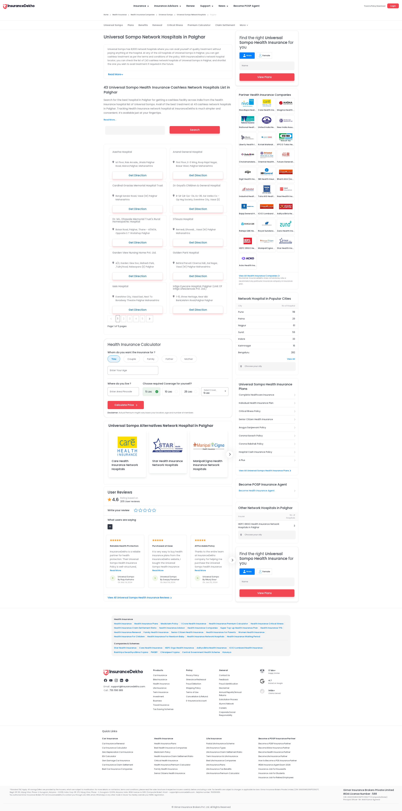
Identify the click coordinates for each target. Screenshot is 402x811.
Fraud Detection (193, 683)
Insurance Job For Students (271, 773)
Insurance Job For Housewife (272, 769)
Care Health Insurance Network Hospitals (125, 465)
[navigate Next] (229, 454)
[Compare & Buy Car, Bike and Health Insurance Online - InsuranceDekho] (19, 7)
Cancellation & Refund (197, 696)
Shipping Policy (193, 688)
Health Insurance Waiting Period (243, 636)
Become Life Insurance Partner (272, 756)
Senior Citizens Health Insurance (169, 773)
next (149, 318)
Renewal (157, 25)
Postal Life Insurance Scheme (220, 743)
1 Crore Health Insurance (193, 623)
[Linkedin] (121, 681)
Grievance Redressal (196, 679)
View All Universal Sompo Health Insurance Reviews (138, 597)
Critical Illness (175, 25)
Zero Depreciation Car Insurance (117, 752)
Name (245, 65)
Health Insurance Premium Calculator (228, 623)
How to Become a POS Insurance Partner (277, 760)
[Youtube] (111, 681)
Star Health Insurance (125, 647)
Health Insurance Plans (146, 623)
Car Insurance (160, 675)
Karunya (227, 652)
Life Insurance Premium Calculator (222, 773)
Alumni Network (226, 703)
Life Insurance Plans (215, 764)
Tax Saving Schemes (163, 709)
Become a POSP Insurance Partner (274, 743)
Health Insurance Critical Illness (267, 623)
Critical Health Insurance (166, 760)
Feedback (223, 679)
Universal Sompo (113, 25)
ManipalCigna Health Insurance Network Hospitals (207, 465)
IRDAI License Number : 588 (360, 794)
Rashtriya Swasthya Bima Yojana (131, 652)
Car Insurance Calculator (114, 747)
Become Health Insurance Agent (256, 490)
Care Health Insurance (150, 647)
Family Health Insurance (156, 632)
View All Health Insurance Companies (258, 275)
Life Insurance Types (216, 747)
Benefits (143, 25)
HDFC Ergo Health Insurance (179, 647)
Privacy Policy (192, 675)
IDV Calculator (109, 756)
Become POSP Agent (247, 6)
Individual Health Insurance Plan (256, 403)
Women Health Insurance (251, 632)
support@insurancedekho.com (128, 686)
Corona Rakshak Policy (251, 443)
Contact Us (224, 675)
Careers (223, 708)
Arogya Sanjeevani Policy (252, 427)
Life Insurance (159, 688)
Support (205, 6)
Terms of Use (192, 692)
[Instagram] (116, 681)
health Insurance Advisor (172, 627)
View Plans (264, 77)
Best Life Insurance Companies (221, 760)
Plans (131, 25)
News (222, 6)
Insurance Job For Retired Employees (275, 777)
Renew (190, 6)
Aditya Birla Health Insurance (212, 647)
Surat (241, 332)
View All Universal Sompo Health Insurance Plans (264, 470)
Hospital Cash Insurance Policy (255, 452)
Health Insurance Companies (202, 627)
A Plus (242, 460)
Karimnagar (244, 345)
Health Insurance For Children (129, 636)
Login (393, 6)
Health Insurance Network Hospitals (205, 636)
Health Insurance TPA (271, 627)
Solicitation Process (228, 699)
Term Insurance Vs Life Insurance (222, 756)
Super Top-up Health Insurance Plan (239, 627)
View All (291, 358)
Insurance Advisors (166, 6)
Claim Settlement (225, 25)
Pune (241, 312)
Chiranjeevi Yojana (169, 652)
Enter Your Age (118, 370)
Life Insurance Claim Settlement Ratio (224, 752)
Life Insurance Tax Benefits (218, 769)
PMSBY (154, 652)
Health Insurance (123, 623)
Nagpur (242, 325)
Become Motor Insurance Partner (274, 747)
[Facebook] (105, 681)
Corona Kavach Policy (251, 435)
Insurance (139, 6)
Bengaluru (243, 352)
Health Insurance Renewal (127, 632)
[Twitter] (127, 681)
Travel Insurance (161, 705)
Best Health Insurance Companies (170, 747)
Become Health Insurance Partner (274, 752)
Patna (241, 318)
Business (157, 700)
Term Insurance (160, 692)
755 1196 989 (116, 690)
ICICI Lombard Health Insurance (246, 647)
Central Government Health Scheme (201, 652)
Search (195, 130)
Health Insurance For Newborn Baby (165, 636)
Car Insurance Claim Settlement (117, 764)
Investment (158, 696)
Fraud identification (228, 683)
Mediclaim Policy (169, 623)
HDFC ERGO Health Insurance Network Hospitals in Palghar (258, 525)
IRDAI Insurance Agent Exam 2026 (274, 764)
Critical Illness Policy (250, 411)
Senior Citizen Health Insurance (256, 419)
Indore (241, 339)
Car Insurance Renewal (113, 743)
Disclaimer (224, 688)
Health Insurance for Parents (221, 632)
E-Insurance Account (196, 700)
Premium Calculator (199, 25)
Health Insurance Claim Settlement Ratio (135, 627)
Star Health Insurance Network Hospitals (167, 463)
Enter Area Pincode (121, 391)
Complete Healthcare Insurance (256, 394)
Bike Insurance (160, 679)
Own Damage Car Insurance (116, 760)
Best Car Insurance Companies (117, 769)
